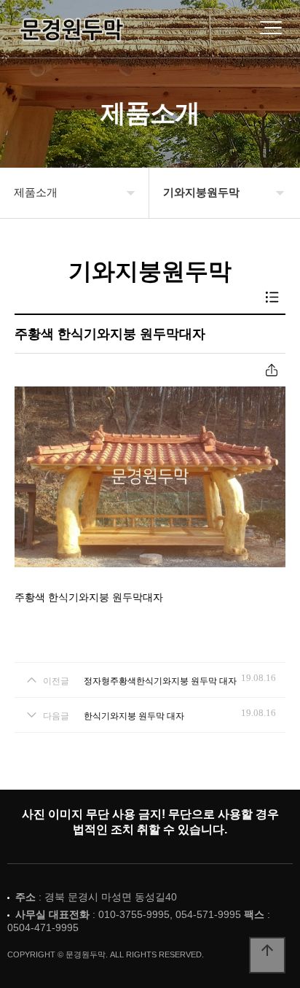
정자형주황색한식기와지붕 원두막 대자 (160, 681)
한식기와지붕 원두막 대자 (134, 716)
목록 (272, 297)
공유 (271, 370)
